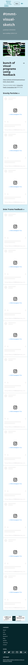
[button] (7, 618)
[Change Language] (22, 3)
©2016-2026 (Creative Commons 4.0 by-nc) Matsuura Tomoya (13, 660)
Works (4, 634)
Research (5, 636)
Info (4, 632)
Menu (16, 3)
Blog (4, 638)
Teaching (5, 642)
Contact (5, 644)
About (4, 630)
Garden (5, 640)
